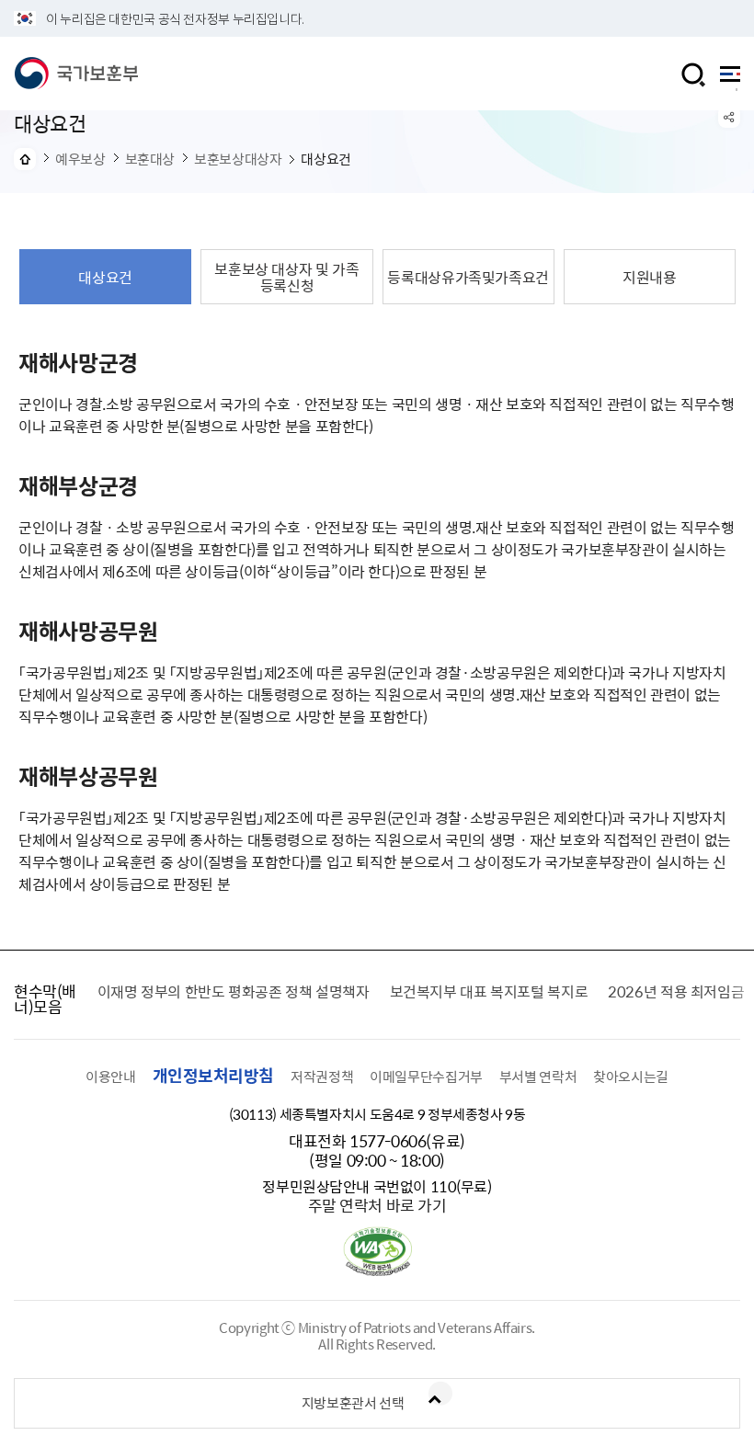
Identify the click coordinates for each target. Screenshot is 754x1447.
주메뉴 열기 (730, 78)
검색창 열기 (693, 75)
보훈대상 (150, 159)
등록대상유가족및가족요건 (468, 277)
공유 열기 (729, 117)
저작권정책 (322, 1076)
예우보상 (80, 159)
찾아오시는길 (630, 1076)
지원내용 (650, 277)
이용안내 (111, 1076)
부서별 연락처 (538, 1076)
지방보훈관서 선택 (353, 1403)
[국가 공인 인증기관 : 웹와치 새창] (377, 1270)
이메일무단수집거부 (426, 1076)
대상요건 (105, 277)
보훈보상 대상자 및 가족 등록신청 (286, 276)
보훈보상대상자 (237, 159)
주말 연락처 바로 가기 (377, 1204)
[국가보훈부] (76, 73)
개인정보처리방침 (213, 1075)
